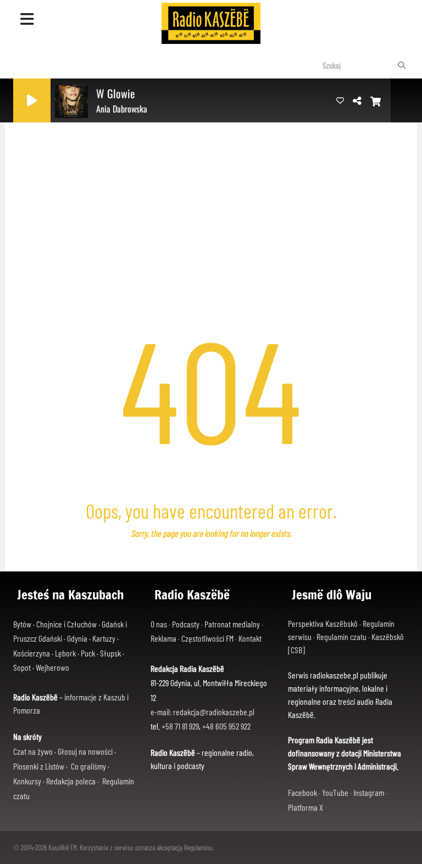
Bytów (22, 624)
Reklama (163, 638)
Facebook (302, 792)
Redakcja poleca (71, 781)
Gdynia (77, 638)
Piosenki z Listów (38, 766)
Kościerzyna (31, 653)
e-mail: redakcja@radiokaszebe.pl (202, 711)
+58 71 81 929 (180, 726)
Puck (88, 653)
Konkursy (27, 781)
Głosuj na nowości (85, 751)
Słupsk (110, 653)
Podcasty (185, 624)
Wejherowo (52, 667)
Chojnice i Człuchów (66, 624)
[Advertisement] (211, 184)
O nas (159, 624)
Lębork (65, 653)
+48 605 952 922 (226, 726)
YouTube (335, 792)
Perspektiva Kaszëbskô (323, 623)
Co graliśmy (88, 766)
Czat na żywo (33, 751)
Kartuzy (103, 638)
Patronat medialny (232, 624)
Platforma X (305, 807)
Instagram (368, 792)
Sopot (22, 667)
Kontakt (250, 638)
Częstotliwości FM (207, 638)
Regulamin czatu (341, 636)
